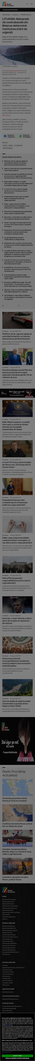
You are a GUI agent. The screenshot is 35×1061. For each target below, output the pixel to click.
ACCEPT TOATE (17, 1055)
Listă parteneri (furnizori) (6, 1052)
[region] (17, 1037)
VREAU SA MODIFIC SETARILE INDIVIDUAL (18, 1058)
